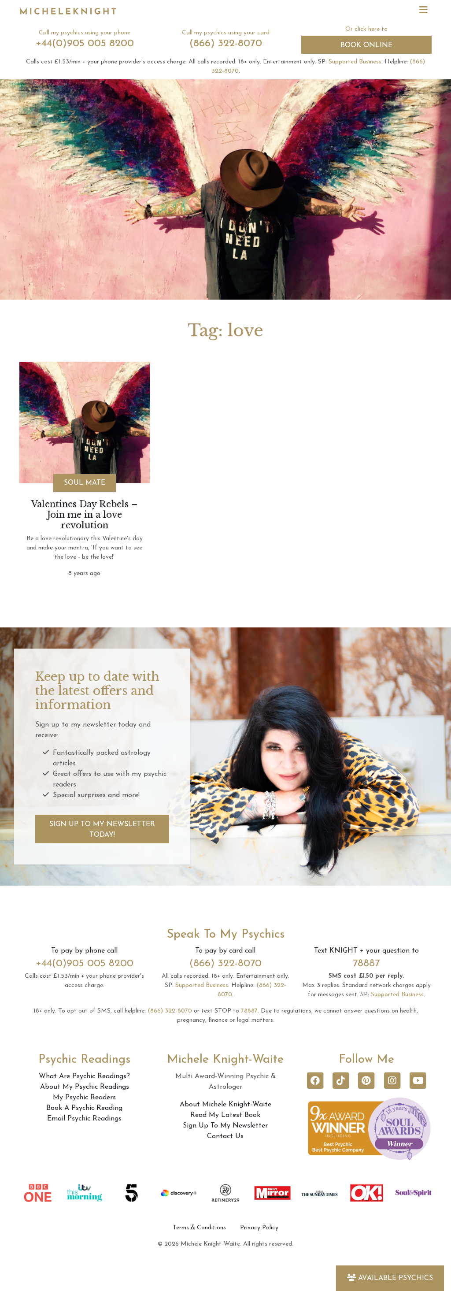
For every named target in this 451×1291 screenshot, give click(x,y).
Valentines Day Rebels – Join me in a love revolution (84, 514)
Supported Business (355, 62)
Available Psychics (395, 1278)
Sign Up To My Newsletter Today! (102, 829)
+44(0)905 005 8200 (85, 43)
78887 (366, 963)
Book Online (366, 45)
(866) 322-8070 (225, 43)
